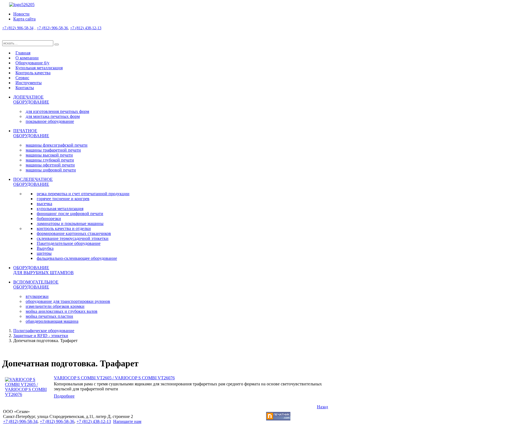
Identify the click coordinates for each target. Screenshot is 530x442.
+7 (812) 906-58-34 (17, 28)
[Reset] (56, 44)
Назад (322, 406)
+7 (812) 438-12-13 (85, 28)
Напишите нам (127, 421)
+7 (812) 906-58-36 (52, 28)
